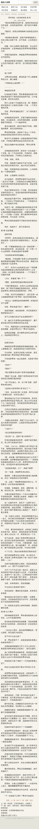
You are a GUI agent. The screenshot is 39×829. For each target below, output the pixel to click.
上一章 (13, 800)
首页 (2, 14)
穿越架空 (7, 14)
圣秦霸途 (4, 813)
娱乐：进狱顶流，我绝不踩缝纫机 (19, 806)
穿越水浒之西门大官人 (9, 815)
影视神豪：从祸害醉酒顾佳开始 (12, 810)
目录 (31, 800)
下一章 (21, 800)
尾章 (26, 800)
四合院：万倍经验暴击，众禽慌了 (19, 803)
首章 (7, 800)
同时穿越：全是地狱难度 (18, 14)
